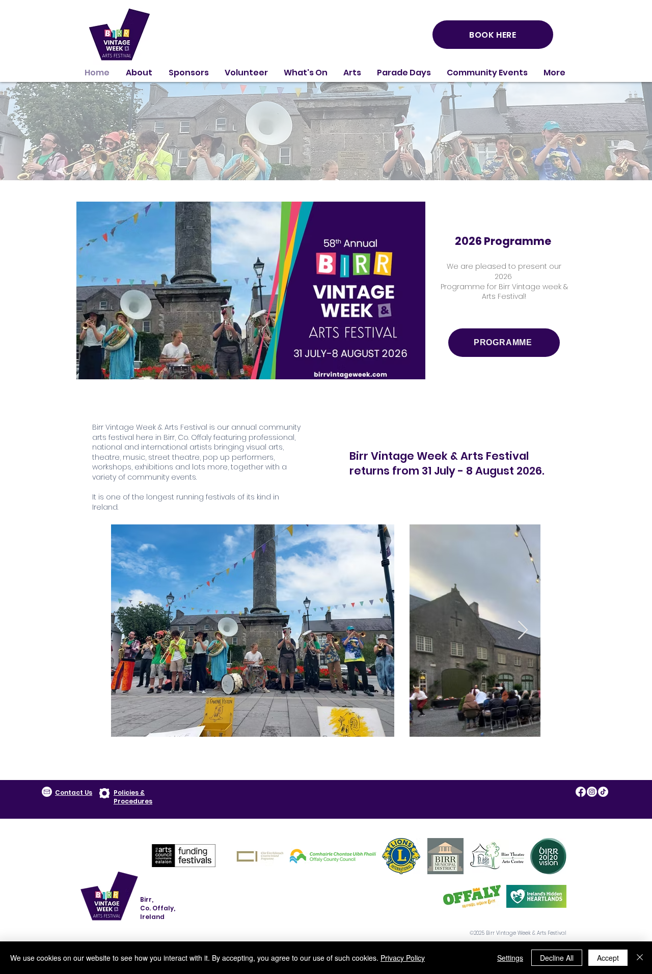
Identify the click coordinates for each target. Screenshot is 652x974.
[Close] (640, 958)
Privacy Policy (403, 958)
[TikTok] (603, 792)
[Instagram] (592, 792)
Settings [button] (510, 958)
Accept (608, 958)
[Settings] (104, 793)
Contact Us (73, 792)
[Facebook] (581, 792)
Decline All (557, 958)
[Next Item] (523, 631)
